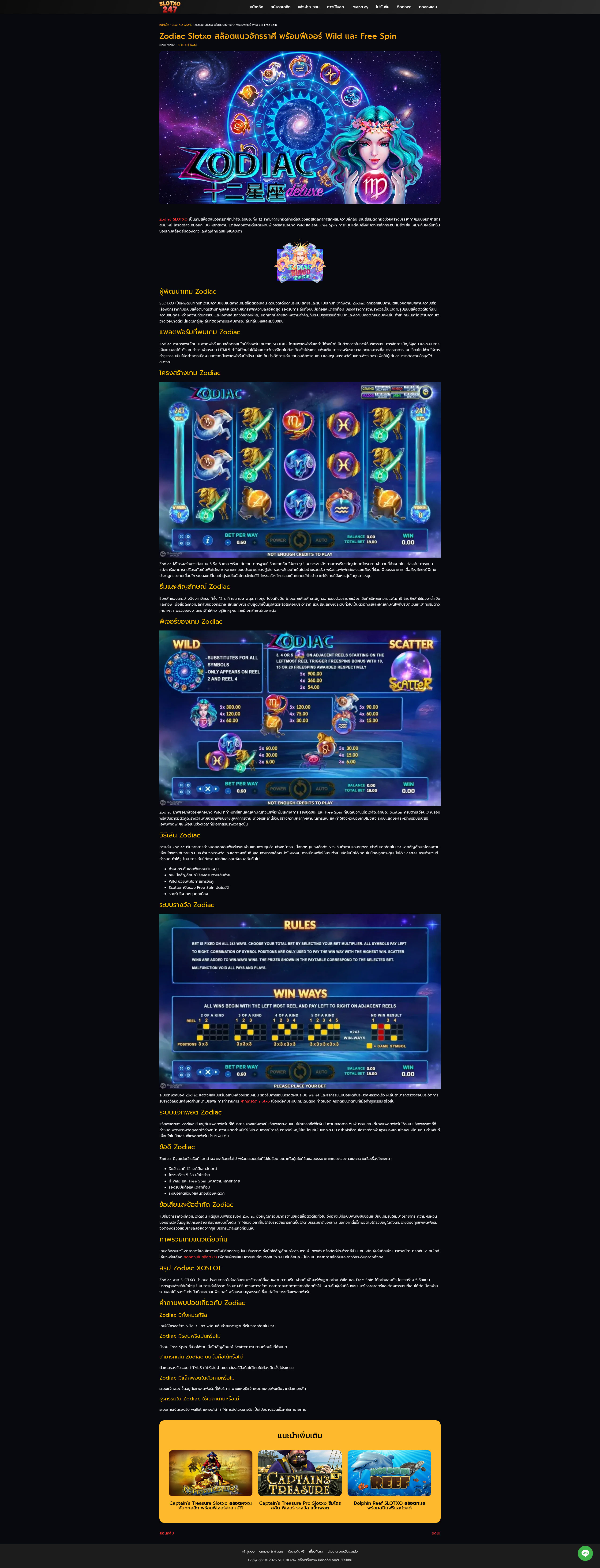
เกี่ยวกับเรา (316, 1551)
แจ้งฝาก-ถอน (308, 7)
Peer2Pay (360, 7)
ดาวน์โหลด (335, 7)
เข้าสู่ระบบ (248, 1551)
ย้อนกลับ (167, 1533)
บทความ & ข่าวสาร (271, 1551)
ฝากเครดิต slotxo (255, 1101)
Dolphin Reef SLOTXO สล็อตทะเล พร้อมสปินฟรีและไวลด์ (389, 1505)
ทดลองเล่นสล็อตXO (200, 1257)
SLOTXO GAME (182, 25)
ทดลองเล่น (428, 7)
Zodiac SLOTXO (173, 219)
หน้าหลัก (256, 7)
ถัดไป (436, 1533)
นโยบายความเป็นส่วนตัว (343, 1551)
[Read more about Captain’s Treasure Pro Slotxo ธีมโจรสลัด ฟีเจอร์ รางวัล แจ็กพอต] (300, 1475)
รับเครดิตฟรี (296, 1551)
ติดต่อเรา (404, 7)
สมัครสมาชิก (280, 7)
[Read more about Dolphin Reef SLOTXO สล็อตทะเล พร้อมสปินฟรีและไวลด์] (389, 1475)
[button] (585, 1553)
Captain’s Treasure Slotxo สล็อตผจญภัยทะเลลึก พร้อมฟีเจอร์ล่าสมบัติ (210, 1505)
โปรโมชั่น (382, 7)
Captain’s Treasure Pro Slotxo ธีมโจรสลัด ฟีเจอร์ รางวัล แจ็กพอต (300, 1505)
